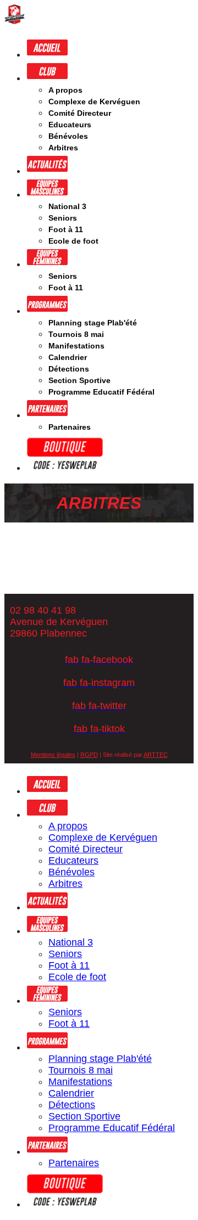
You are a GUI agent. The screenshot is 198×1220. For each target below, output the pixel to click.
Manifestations (76, 345)
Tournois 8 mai (76, 334)
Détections (68, 368)
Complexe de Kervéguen (94, 101)
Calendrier (67, 357)
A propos (65, 90)
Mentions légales (53, 754)
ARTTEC (156, 754)
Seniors (62, 217)
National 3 (67, 206)
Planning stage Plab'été (92, 322)
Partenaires (69, 427)
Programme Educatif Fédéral (101, 391)
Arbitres (63, 147)
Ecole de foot (73, 241)
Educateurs (69, 124)
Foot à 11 (65, 229)
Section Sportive (79, 380)
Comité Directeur (79, 113)
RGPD (89, 754)
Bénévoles (68, 136)
